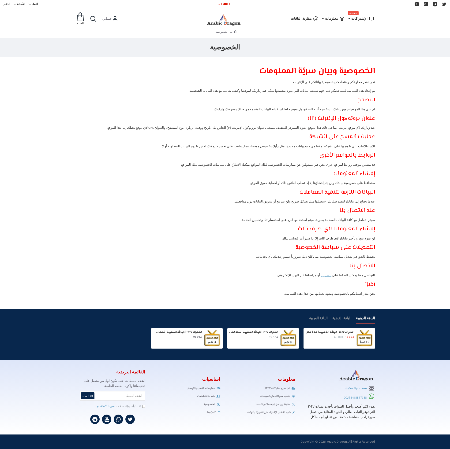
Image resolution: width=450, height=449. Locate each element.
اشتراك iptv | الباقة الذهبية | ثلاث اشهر (177, 332)
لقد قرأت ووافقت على (119, 406)
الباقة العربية (318, 318)
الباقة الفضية (341, 318)
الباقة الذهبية (365, 318)
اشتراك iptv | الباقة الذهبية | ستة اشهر (253, 332)
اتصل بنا (326, 275)
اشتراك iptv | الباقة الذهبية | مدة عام (330, 332)
